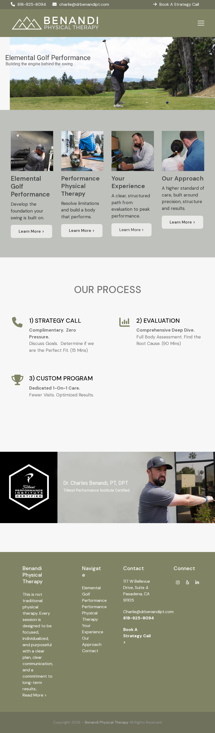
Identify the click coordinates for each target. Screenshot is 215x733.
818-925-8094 (32, 4)
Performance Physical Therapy (94, 613)
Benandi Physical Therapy (106, 722)
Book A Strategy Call (179, 4)
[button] (201, 23)
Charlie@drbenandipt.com (148, 611)
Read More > (35, 695)
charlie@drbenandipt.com (84, 4)
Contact (90, 651)
